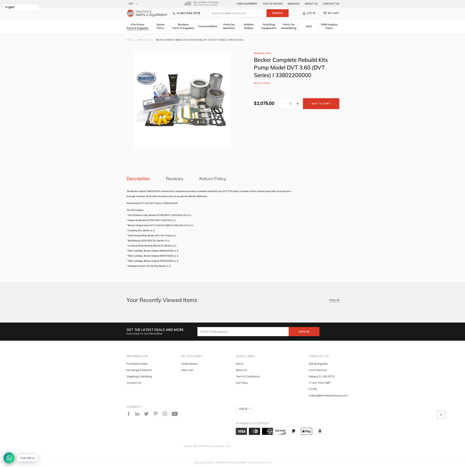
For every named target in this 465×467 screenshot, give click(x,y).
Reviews (174, 178)
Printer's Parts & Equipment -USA (211, 446)
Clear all (334, 300)
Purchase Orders (137, 364)
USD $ (243, 409)
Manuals (294, 3)
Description (138, 178)
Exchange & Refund (139, 370)
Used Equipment (247, 3)
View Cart (187, 370)
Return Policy (212, 178)
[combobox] (248, 13)
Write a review (262, 83)
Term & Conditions (248, 376)
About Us (311, 3)
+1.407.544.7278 (187, 13)
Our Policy (242, 383)
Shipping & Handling (139, 376)
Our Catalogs (273, 3)
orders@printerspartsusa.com (328, 395)
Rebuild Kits (144, 39)
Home (130, 39)
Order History (189, 364)
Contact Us (331, 3)
